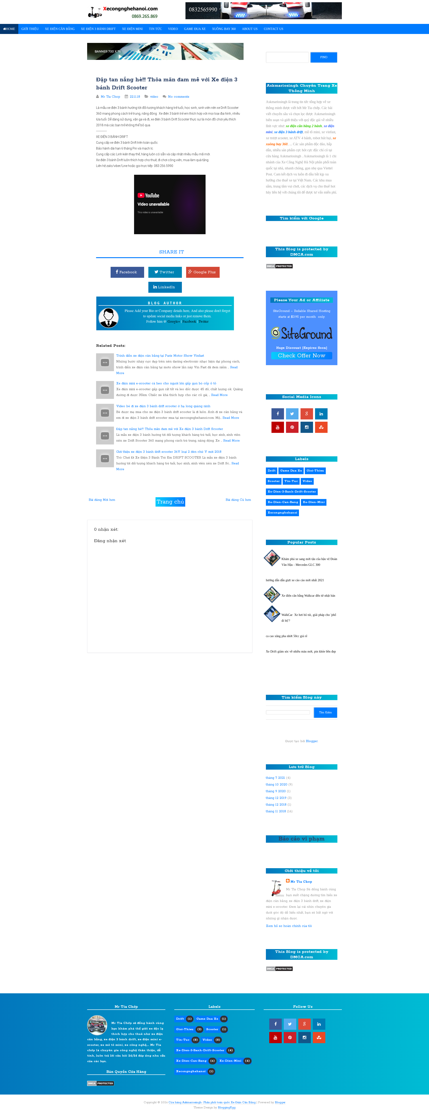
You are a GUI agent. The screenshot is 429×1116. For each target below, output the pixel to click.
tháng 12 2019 (276, 798)
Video (173, 29)
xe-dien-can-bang (283, 502)
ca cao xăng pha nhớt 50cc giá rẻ (286, 636)
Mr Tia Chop (301, 882)
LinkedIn (166, 287)
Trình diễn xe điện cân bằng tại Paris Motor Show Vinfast (160, 356)
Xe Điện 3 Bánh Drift (98, 29)
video (154, 97)
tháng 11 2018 (276, 811)
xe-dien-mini (314, 502)
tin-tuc (291, 481)
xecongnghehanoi (282, 513)
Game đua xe (195, 29)
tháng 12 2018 (276, 805)
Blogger (312, 741)
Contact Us (273, 29)
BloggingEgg (227, 1107)
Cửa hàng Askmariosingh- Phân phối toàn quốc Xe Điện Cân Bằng (212, 1102)
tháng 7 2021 (275, 778)
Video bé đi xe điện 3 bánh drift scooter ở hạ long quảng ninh (163, 406)
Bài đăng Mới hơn (102, 500)
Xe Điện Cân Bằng (60, 29)
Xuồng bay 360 (224, 29)
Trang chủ (170, 501)
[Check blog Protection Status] (279, 265)
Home (10, 29)
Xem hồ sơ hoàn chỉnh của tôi (289, 926)
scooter (274, 481)
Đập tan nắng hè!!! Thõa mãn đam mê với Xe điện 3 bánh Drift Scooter (169, 429)
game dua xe (291, 471)
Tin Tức (155, 29)
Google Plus (204, 272)
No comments (178, 97)
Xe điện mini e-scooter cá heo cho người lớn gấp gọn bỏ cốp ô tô (166, 383)
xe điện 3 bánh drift (288, 132)
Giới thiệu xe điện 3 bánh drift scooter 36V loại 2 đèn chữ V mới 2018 (168, 452)
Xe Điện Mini (132, 29)
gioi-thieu (315, 471)
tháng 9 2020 (276, 791)
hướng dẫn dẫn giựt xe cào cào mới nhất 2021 (295, 580)
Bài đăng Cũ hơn (238, 500)
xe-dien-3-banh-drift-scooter (292, 492)
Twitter (166, 272)
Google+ (174, 321)
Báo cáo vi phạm (302, 838)
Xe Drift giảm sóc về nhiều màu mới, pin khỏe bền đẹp (301, 651)
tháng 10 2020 (276, 785)
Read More (219, 395)
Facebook (127, 272)
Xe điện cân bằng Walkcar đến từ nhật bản (308, 595)
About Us (250, 29)
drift (271, 471)
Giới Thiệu (30, 29)
